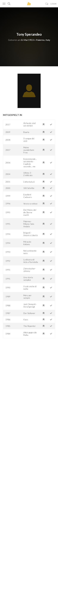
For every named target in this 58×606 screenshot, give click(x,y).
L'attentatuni (29, 181)
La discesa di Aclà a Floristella (30, 260)
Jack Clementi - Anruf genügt (30, 305)
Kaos (25, 319)
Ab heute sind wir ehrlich (29, 124)
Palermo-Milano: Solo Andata (28, 224)
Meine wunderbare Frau (28, 150)
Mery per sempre (27, 296)
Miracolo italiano (27, 242)
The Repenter (29, 326)
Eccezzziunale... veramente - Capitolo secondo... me (30, 163)
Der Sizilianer (29, 313)
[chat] (46, 3)
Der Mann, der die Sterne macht (29, 212)
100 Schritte (28, 188)
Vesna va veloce (30, 203)
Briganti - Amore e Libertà (30, 233)
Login (54, 4)
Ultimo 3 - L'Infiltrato (28, 174)
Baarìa (26, 132)
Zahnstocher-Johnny (29, 269)
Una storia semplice (28, 278)
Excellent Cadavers (27, 195)
